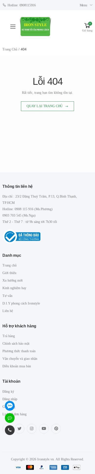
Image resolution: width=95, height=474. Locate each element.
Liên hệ (7, 311)
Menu (83, 5)
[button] (87, 26)
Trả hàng (8, 336)
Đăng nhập (9, 399)
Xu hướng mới (12, 280)
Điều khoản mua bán (16, 366)
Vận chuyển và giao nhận (19, 358)
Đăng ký (8, 391)
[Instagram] (32, 429)
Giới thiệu (9, 273)
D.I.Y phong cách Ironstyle (21, 303)
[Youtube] (44, 429)
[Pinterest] (56, 429)
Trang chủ (9, 49)
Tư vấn (7, 296)
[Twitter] (19, 429)
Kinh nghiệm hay (14, 288)
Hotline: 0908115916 (22, 5)
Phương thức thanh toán (19, 351)
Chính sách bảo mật (15, 343)
